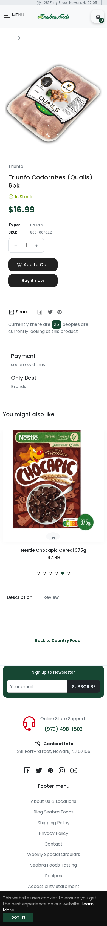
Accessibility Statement (53, 886)
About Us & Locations (53, 801)
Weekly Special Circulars (53, 854)
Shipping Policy (54, 822)
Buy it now (33, 280)
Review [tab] (51, 597)
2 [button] (44, 573)
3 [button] (50, 573)
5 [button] (62, 573)
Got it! (18, 917)
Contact (53, 844)
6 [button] (68, 573)
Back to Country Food (57, 640)
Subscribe (83, 686)
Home (9, 38)
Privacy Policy (53, 833)
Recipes (53, 876)
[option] (53, 502)
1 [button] (38, 573)
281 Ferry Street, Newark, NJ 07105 (70, 2)
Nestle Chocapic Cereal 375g (53, 550)
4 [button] (56, 573)
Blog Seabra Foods (53, 812)
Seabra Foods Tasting (53, 865)
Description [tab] (19, 597)
